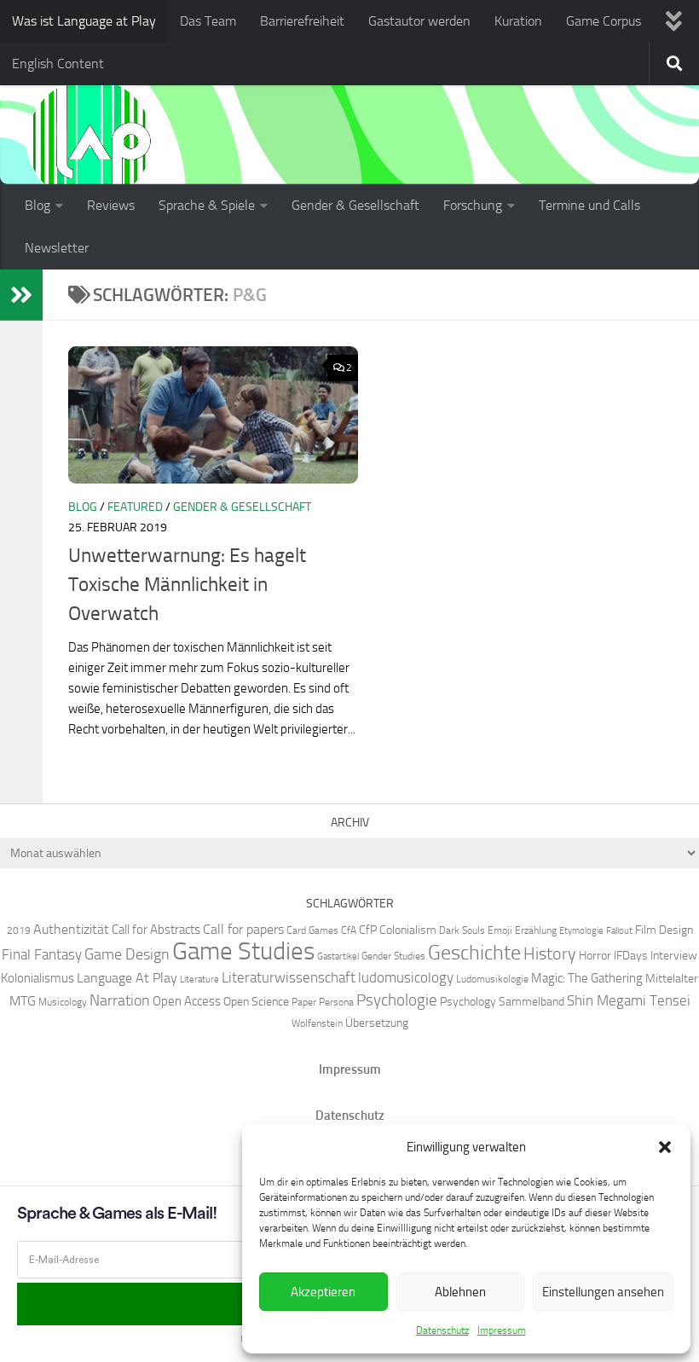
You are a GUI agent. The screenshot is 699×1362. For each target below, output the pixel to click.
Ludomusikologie (492, 978)
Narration (120, 1000)
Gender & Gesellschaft (355, 205)
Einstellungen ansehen (603, 1292)
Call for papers (243, 929)
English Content (58, 63)
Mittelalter (671, 978)
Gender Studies (393, 955)
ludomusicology (405, 977)
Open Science (256, 1001)
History (549, 953)
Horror (595, 955)
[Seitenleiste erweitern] (21, 295)
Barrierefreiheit (302, 21)
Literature (199, 979)
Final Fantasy (42, 954)
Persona (336, 1001)
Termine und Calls (589, 205)
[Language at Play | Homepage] (89, 141)
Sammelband (531, 1001)
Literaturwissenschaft (288, 977)
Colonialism (407, 929)
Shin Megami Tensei (628, 1000)
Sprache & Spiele (207, 205)
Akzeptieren (323, 1292)
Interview (673, 955)
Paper (304, 1001)
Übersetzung (376, 1022)
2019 (19, 930)
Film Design (664, 929)
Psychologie (396, 1000)
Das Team (208, 21)
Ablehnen (460, 1292)
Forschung (472, 205)
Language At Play (127, 978)
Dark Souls (462, 930)
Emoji (500, 930)
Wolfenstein (317, 1023)
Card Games (312, 930)
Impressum (501, 1330)
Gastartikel (338, 956)
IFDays (631, 955)
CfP (368, 929)
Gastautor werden (419, 21)
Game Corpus (603, 21)
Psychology (468, 1001)
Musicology (62, 1001)
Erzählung (536, 930)
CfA (348, 930)
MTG (22, 1001)
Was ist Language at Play (84, 21)
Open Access (187, 1001)
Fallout (619, 930)
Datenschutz (442, 1330)
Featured (135, 507)
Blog (37, 205)
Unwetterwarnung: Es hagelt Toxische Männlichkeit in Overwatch (187, 584)
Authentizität (71, 929)
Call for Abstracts (156, 929)
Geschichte (474, 952)
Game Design (127, 954)
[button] (664, 1147)
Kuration (518, 21)
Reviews (111, 205)
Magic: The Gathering (587, 978)
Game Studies (243, 951)
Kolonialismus (37, 978)
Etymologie (581, 930)
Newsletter (57, 248)
